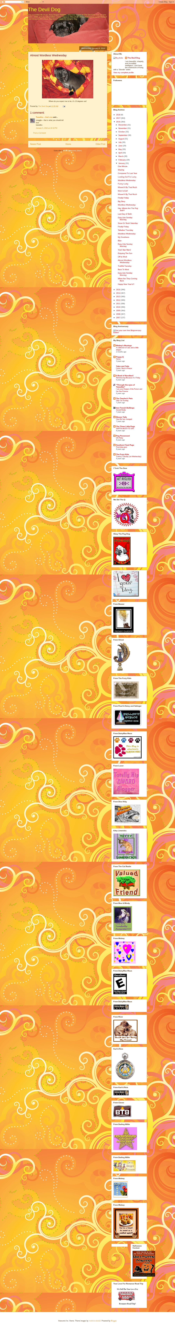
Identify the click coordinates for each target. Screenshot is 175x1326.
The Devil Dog (44, 9)
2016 (118, 122)
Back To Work (123, 269)
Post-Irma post (121, 447)
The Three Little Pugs (125, 426)
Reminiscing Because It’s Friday (128, 378)
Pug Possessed (123, 436)
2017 (118, 118)
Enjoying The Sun (125, 253)
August (121, 139)
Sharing (121, 170)
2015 (118, 290)
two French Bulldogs (125, 408)
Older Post (100, 144)
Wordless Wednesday (127, 180)
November (122, 128)
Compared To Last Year (127, 173)
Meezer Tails (121, 417)
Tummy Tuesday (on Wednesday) (128, 456)
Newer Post (35, 144)
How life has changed (124, 419)
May (120, 149)
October (121, 132)
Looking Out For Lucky (127, 177)
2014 (118, 293)
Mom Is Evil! (123, 191)
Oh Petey (119, 438)
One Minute (122, 166)
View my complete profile (123, 72)
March (121, 156)
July (120, 142)
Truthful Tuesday (124, 266)
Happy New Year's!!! (126, 284)
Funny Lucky (123, 184)
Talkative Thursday (125, 230)
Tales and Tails (122, 366)
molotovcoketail (95, 1321)
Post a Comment (39, 133)
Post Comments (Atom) (73, 151)
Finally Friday (123, 198)
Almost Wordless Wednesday (124, 261)
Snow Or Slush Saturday (128, 223)
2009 (118, 310)
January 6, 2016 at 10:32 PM (46, 128)
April (120, 153)
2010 (118, 307)
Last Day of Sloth (125, 214)
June (120, 146)
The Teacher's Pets (124, 398)
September (123, 135)
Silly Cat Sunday (122, 401)
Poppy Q (120, 357)
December (122, 125)
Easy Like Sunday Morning (125, 218)
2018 (118, 115)
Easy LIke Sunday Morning (125, 245)
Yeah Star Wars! (124, 250)
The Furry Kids (122, 454)
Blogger (113, 1321)
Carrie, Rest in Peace (124, 368)
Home (68, 144)
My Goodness (123, 237)
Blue (119, 241)
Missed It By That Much (127, 187)
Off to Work (122, 257)
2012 (118, 300)
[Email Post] (64, 106)
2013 (118, 296)
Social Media (121, 410)
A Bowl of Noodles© (124, 376)
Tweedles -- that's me (44, 117)
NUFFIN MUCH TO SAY (125, 428)
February (122, 160)
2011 (118, 304)
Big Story (121, 201)
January (121, 163)
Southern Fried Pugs (125, 445)
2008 (118, 314)
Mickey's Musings (124, 345)
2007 (118, 317)
